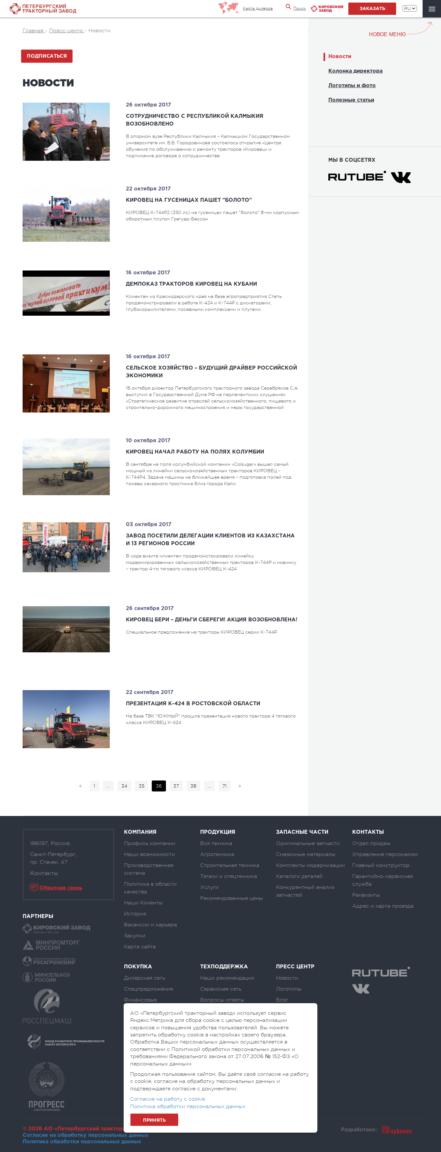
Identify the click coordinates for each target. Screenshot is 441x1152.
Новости (339, 56)
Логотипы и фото (352, 85)
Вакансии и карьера (150, 925)
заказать (372, 9)
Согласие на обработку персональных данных (86, 1135)
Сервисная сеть (220, 989)
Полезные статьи (351, 100)
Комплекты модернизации (310, 865)
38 (193, 786)
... (108, 786)
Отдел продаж (371, 843)
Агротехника (217, 854)
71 (224, 786)
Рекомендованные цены (231, 898)
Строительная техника (229, 865)
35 (141, 786)
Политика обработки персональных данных (82, 1141)
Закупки (134, 936)
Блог (282, 1000)
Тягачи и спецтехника (228, 876)
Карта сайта (140, 947)
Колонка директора (355, 71)
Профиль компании (149, 843)
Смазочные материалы (305, 854)
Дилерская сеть (144, 978)
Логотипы (289, 989)
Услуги (209, 887)
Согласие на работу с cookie (167, 1099)
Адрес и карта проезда (383, 906)
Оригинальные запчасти (308, 843)
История (135, 914)
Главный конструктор (381, 865)
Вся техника (216, 843)
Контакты (44, 873)
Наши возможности (149, 854)
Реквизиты (366, 895)
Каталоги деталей (299, 876)
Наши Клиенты (143, 903)
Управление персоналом (385, 854)
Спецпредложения (148, 989)
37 (176, 786)
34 (124, 786)
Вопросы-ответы (222, 1000)
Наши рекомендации (227, 978)
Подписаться (47, 56)
